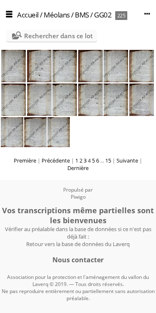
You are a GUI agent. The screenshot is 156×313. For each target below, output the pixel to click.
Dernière (78, 168)
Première (25, 160)
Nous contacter (78, 259)
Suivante (127, 160)
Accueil (28, 15)
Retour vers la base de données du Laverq (78, 244)
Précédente (56, 160)
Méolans (57, 15)
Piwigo (78, 196)
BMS (82, 15)
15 (108, 160)
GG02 (102, 15)
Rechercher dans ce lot (58, 36)
